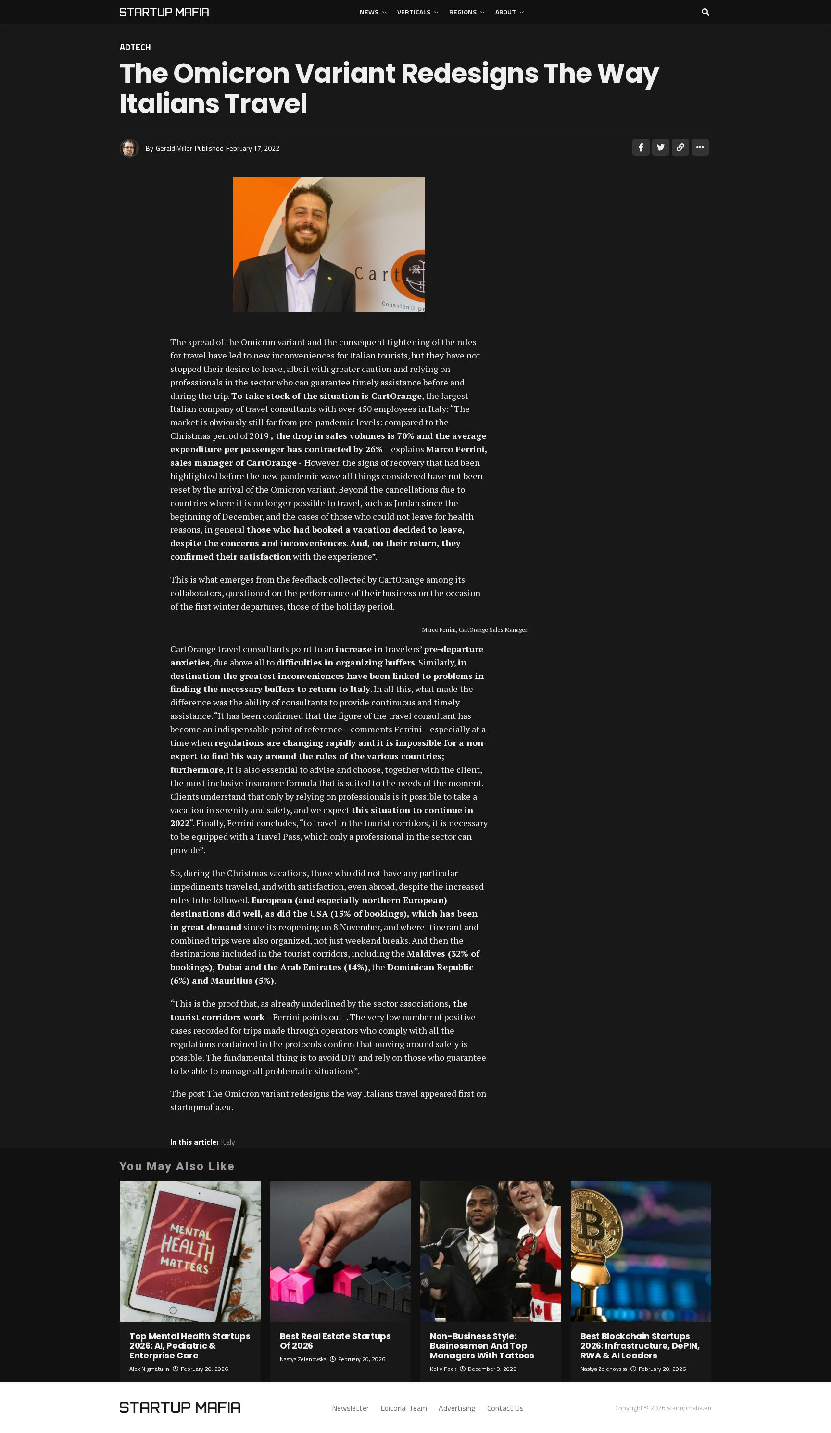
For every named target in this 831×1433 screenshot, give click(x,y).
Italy (228, 1142)
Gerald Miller (174, 148)
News (369, 12)
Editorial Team (403, 1408)
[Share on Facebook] (641, 147)
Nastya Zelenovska (303, 1359)
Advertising (457, 1408)
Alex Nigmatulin (149, 1368)
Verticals (413, 12)
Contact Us (505, 1408)
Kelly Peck (443, 1368)
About (505, 12)
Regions (463, 12)
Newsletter (350, 1408)
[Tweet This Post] (660, 147)
